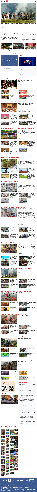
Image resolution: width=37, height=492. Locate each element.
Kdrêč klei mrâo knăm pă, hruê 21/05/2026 (27, 388)
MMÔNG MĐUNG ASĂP (10, 68)
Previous (2, 399)
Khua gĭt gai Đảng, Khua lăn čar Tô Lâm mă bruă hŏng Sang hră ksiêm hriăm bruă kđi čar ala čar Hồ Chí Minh (28, 35)
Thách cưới (22, 68)
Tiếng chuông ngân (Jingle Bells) (25, 73)
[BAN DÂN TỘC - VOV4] (5, 1)
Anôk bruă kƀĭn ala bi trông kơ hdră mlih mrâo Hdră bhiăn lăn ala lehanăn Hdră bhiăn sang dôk (28, 31)
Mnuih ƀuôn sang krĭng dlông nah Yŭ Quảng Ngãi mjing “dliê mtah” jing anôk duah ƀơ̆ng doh (27, 400)
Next (17, 399)
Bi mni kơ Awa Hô (22, 71)
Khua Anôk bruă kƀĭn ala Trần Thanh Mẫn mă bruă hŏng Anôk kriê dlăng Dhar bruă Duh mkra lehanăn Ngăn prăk (27, 409)
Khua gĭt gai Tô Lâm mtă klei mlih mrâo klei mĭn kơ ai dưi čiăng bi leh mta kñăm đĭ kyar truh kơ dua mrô (27, 421)
